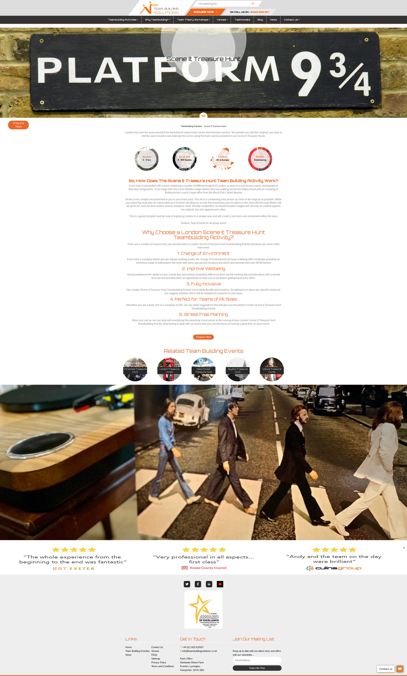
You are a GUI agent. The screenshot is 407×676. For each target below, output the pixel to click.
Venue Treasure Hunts (271, 370)
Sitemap (155, 658)
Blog (260, 19)
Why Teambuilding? (157, 19)
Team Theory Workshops (192, 19)
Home (128, 647)
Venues (221, 19)
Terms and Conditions (162, 666)
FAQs (154, 655)
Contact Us (291, 19)
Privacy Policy (158, 662)
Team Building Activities (137, 651)
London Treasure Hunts (169, 370)
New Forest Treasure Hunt (203, 370)
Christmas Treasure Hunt (135, 370)
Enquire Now (18, 125)
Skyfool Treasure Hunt (238, 370)
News (273, 19)
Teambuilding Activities (122, 19)
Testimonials (242, 19)
